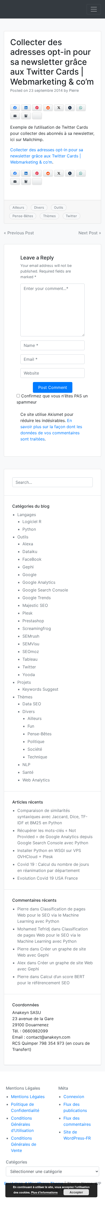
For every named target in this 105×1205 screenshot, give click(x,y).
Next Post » (89, 232)
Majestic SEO (35, 605)
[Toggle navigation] (94, 9)
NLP (26, 764)
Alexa (27, 543)
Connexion (73, 1096)
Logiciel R (31, 521)
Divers (39, 207)
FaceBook (32, 559)
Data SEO (31, 703)
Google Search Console (45, 590)
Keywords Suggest (40, 689)
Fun (31, 726)
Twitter (71, 216)
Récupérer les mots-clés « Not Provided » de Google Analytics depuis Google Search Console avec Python (55, 836)
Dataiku (29, 551)
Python (29, 529)
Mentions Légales (28, 1096)
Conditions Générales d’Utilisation (22, 1124)
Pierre (74, 90)
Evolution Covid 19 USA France (47, 878)
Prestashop (33, 620)
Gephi (28, 566)
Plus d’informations (44, 1192)
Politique (36, 741)
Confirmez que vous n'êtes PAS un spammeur (52, 399)
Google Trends (36, 597)
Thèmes (49, 216)
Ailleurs (18, 207)
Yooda (28, 674)
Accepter (76, 1192)
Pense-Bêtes (22, 216)
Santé (27, 772)
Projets (24, 682)
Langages (26, 514)
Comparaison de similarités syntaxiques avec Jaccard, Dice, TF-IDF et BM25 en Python (52, 816)
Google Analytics (38, 582)
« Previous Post (19, 232)
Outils (58, 207)
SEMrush (30, 636)
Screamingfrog (36, 628)
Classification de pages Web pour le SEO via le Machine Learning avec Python (51, 915)
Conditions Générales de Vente (23, 1144)
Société (35, 749)
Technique (37, 756)
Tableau (29, 659)
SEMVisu (30, 643)
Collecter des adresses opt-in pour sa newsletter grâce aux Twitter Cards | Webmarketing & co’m (46, 156)
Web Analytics (36, 779)
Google (29, 574)
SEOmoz (30, 651)
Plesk (27, 613)
